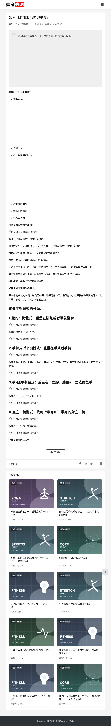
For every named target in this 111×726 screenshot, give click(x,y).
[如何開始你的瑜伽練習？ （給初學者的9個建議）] (79, 493)
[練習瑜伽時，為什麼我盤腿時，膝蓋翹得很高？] (79, 632)
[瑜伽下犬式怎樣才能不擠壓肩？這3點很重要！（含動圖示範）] (79, 678)
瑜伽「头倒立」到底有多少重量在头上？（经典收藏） (29, 559)
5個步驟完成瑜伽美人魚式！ (73, 557)
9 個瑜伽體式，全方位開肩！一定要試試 (30, 605)
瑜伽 (47, 24)
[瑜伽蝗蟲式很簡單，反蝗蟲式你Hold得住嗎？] (31, 493)
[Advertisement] (58, 61)
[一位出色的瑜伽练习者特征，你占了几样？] (31, 678)
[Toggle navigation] (102, 4)
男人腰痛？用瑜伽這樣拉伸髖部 (75, 603)
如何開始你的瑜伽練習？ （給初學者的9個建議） (79, 513)
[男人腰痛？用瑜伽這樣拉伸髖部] (79, 586)
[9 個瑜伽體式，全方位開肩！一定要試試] (31, 586)
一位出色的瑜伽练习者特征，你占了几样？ (30, 698)
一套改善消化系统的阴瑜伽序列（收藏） (31, 649)
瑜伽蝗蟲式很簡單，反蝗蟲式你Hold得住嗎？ (31, 513)
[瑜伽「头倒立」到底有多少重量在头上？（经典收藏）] (31, 540)
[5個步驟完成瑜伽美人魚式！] (79, 540)
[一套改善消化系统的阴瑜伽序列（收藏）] (31, 632)
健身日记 (13, 24)
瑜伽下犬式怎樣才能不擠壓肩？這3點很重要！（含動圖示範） (79, 698)
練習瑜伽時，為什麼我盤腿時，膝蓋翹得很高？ (78, 651)
